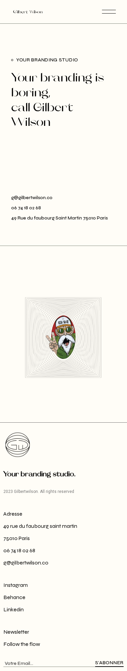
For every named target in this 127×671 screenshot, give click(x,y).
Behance (14, 597)
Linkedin (13, 609)
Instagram (15, 585)
